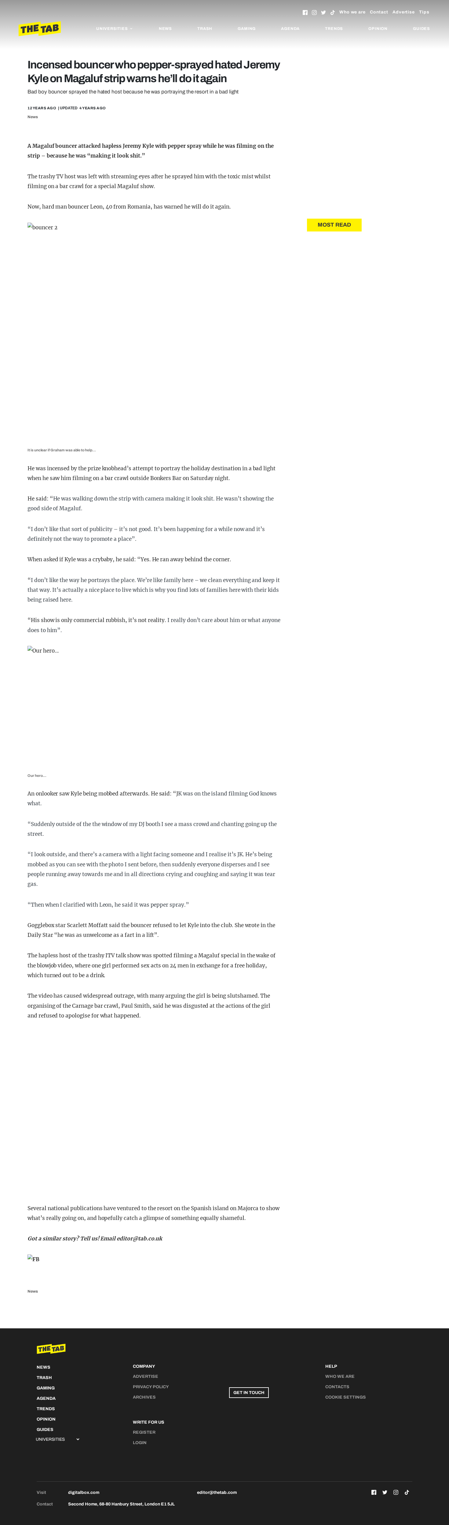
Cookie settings (345, 1397)
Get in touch (249, 1392)
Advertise (403, 12)
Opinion (378, 29)
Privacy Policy (151, 1387)
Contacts (337, 1387)
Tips (424, 12)
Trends (334, 29)
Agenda (290, 29)
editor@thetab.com (217, 1492)
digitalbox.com (83, 1492)
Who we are (352, 12)
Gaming (247, 29)
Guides (421, 29)
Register (144, 1432)
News (165, 29)
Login (140, 1442)
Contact (379, 12)
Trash (204, 29)
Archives (144, 1397)
